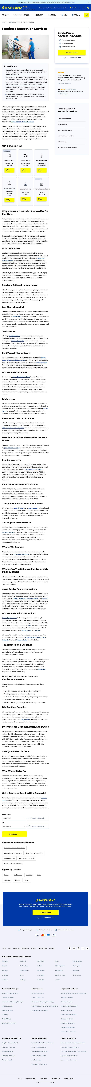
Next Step (13, 834)
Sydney (15, 598)
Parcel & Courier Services (10, 993)
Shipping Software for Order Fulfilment (73, 993)
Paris (29, 625)
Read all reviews (62, 94)
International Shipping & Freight (12, 1002)
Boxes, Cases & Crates (39, 1056)
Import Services (7, 1006)
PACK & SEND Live (38, 997)
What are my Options (9, 1023)
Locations (52, 948)
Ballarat (4, 966)
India (25, 640)
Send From (6, 814)
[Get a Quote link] (86, 15)
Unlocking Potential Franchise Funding (73, 1051)
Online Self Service (38, 993)
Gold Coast (40, 961)
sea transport (33, 508)
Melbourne (22, 598)
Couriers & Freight (10, 989)
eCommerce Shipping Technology (43, 1002)
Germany (24, 630)
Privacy (20, 1078)
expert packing (41, 362)
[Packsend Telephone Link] (88, 8)
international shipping (21, 554)
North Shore (77, 975)
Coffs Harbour (24, 970)
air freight (21, 508)
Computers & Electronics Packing (42, 1043)
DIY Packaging (36, 1060)
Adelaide (45, 598)
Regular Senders (7, 1010)
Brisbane (30, 598)
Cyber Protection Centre (39, 1010)
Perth (36, 598)
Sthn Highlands (60, 966)
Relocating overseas (9, 618)
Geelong (22, 980)
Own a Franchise (58, 7)
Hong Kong (37, 637)
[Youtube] (82, 948)
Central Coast (24, 966)
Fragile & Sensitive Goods (10, 1043)
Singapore (28, 637)
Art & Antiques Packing (39, 1047)
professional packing (12, 448)
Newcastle (40, 975)
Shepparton (59, 970)
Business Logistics (67, 1002)
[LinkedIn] (87, 948)
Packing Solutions (40, 1038)
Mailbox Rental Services (68, 1032)
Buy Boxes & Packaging (39, 1064)
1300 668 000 (75, 58)
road (15, 508)
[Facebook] (69, 948)
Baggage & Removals (14, 22)
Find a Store (65, 15)
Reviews (33, 948)
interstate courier (17, 341)
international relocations (21, 377)
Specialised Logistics (67, 1010)
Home (3, 22)
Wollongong (77, 966)
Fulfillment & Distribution (69, 1006)
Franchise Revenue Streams (70, 1047)
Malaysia (5, 640)
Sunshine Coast (60, 975)
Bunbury (5, 980)
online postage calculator (33, 469)
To (3, 823)
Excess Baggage (7, 1051)
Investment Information (69, 1060)
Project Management (68, 1027)
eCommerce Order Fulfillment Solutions (45, 1006)
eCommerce (37, 989)
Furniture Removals (8, 1047)
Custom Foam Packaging (40, 1051)
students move (14, 336)
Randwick (76, 970)
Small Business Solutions (69, 1015)
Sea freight (42, 669)
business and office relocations (22, 122)
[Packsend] (12, 8)
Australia (74, 7)
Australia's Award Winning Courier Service (29, 8)
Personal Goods (7, 1060)
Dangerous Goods (56, 1078)
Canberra (23, 961)
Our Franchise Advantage (69, 1056)
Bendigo (5, 970)
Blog (40, 7)
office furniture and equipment (13, 428)
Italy (29, 630)
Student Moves (9, 858)
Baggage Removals (8, 1056)
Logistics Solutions (69, 989)
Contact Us (50, 7)
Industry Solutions (67, 997)
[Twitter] (74, 948)
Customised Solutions (68, 1023)
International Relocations (13, 853)
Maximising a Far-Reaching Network (73, 1043)
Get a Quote (8, 170)
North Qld (40, 980)
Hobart (17, 880)
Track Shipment (77, 15)
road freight (16, 316)
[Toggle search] (84, 8)
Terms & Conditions (30, 1078)
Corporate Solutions (67, 1019)
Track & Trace (42, 948)
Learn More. (71, 2)
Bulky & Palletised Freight (13, 863)
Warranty (5, 1015)
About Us (44, 7)
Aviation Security (68, 1078)
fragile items (25, 719)
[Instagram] (78, 948)
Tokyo (43, 637)
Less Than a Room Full (34, 853)
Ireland (37, 630)
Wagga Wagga (77, 961)
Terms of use (43, 1078)
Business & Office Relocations (14, 848)
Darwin (26, 880)
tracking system (8, 532)
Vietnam (19, 640)
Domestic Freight (8, 997)
